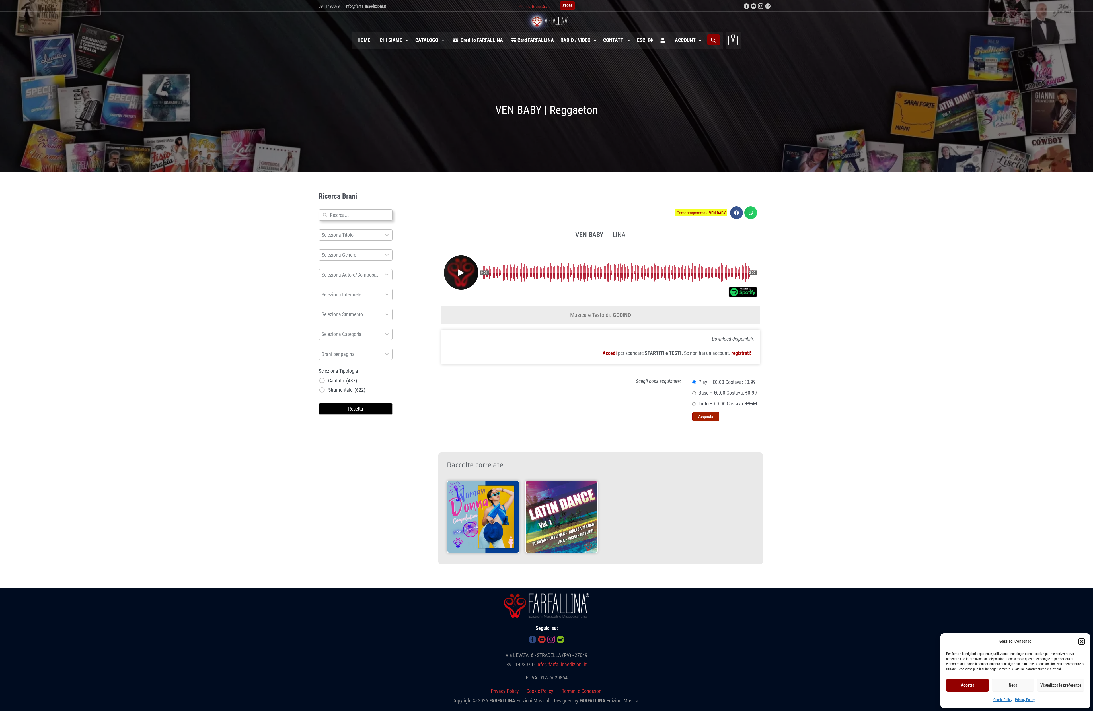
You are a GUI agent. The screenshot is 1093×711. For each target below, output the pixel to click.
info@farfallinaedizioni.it (365, 6)
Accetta (967, 685)
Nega (1013, 685)
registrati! (741, 353)
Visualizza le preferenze (1060, 685)
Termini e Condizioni (582, 691)
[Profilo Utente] (663, 40)
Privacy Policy (1025, 700)
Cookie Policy (1002, 700)
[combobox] (360, 215)
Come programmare (701, 213)
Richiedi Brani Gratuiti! (536, 6)
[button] (1081, 641)
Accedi (610, 353)
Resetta (355, 409)
